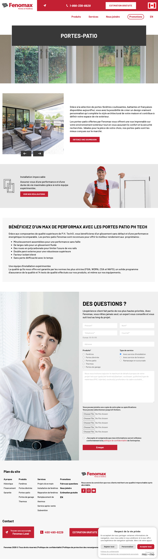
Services (93, 16)
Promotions (135, 16)
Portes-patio (24, 492)
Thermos (23, 501)
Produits (76, 16)
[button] (26, 153)
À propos (8, 479)
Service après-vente (47, 506)
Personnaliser (127, 546)
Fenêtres (23, 483)
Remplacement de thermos (46, 499)
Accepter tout (146, 546)
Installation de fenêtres (48, 488)
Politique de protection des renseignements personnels (87, 547)
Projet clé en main (45, 483)
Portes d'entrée (25, 488)
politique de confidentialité (115, 440)
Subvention (43, 510)
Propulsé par (150, 552)
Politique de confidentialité (50, 547)
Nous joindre (113, 16)
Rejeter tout (109, 546)
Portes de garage (26, 497)
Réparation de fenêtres (48, 492)
